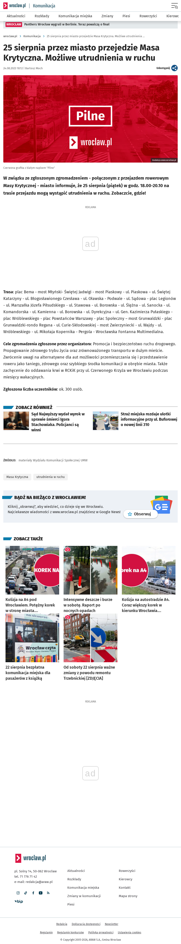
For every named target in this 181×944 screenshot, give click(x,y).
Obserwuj (146, 513)
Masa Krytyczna (17, 477)
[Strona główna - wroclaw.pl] (14, 5)
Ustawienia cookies (129, 932)
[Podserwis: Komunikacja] (42, 5)
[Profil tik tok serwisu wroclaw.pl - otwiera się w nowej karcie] (25, 893)
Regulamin (46, 932)
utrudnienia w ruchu (50, 477)
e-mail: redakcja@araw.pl (33, 882)
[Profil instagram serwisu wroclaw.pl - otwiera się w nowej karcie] (18, 893)
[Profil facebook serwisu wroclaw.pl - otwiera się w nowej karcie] (33, 893)
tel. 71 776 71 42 (25, 877)
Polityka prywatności (100, 932)
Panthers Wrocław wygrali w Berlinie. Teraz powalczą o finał (66, 24)
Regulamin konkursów (70, 932)
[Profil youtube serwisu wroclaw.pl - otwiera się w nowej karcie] (40, 893)
